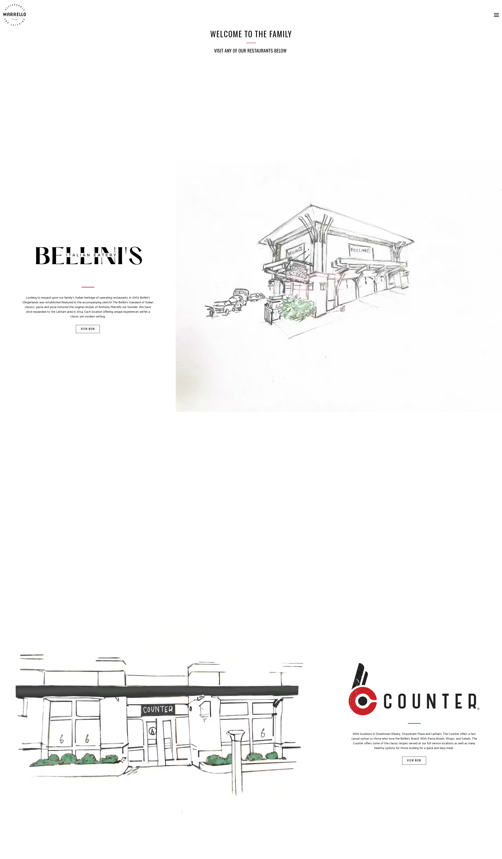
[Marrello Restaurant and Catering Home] (14, 15)
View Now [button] (88, 329)
